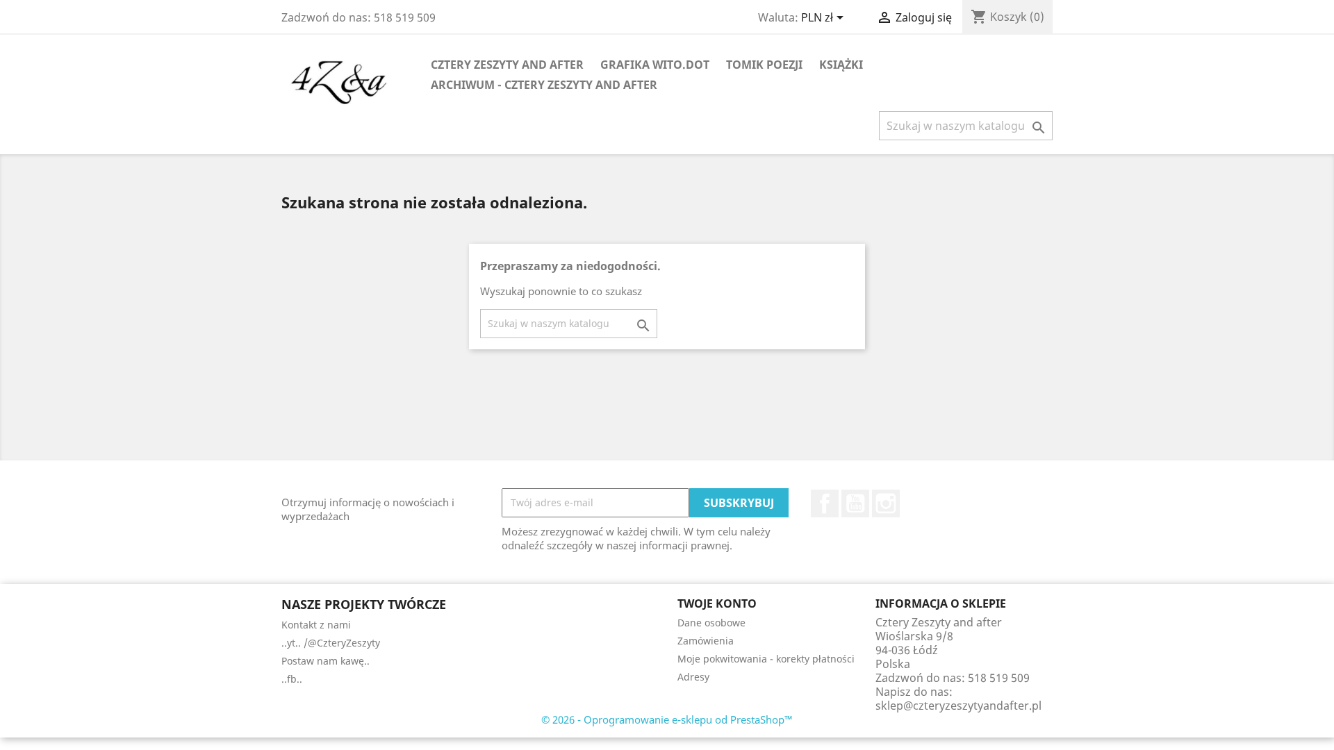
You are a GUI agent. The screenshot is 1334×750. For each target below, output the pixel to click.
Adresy (693, 676)
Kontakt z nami (316, 624)
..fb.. (291, 678)
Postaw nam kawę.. (325, 660)
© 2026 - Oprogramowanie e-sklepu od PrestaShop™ (667, 719)
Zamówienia (705, 640)
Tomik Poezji (764, 64)
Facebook (825, 503)
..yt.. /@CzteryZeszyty (330, 642)
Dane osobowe (711, 622)
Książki (841, 64)
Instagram (886, 503)
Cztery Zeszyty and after (507, 64)
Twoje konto (717, 603)
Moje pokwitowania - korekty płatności (766, 658)
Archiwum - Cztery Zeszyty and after (544, 84)
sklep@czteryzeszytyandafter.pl (958, 705)
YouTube (855, 503)
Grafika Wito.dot (654, 64)
